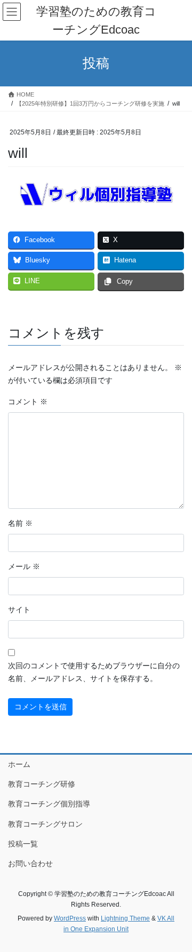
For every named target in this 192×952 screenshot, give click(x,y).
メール (24, 566)
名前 (20, 523)
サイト (19, 609)
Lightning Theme (125, 918)
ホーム (19, 764)
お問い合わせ (30, 863)
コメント (27, 401)
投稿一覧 (23, 843)
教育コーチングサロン (45, 824)
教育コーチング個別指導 (49, 803)
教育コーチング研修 (41, 784)
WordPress (70, 918)
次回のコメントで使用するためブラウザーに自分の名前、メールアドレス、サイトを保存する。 (94, 672)
